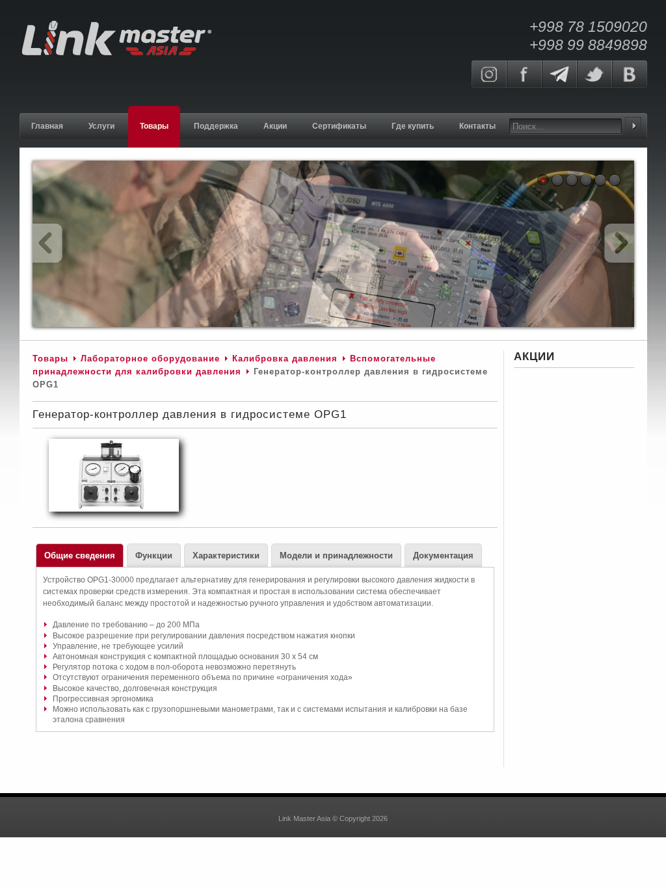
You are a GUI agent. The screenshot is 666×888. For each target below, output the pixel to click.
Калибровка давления (285, 358)
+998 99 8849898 (588, 44)
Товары (50, 358)
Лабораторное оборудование (150, 358)
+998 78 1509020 (588, 26)
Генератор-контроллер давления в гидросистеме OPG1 (190, 414)
